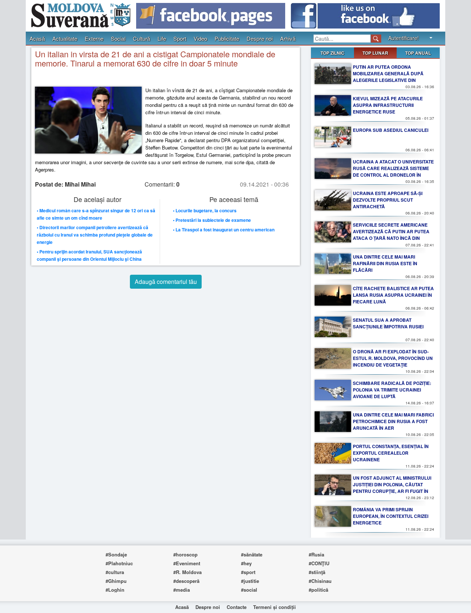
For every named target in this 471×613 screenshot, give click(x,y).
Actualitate (64, 38)
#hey (246, 563)
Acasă (37, 38)
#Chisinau (320, 580)
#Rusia (316, 554)
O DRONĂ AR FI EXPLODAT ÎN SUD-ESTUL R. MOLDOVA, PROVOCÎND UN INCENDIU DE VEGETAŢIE (393, 358)
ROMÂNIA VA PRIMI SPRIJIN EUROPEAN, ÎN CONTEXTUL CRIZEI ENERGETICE (390, 516)
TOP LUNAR (375, 53)
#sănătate (251, 554)
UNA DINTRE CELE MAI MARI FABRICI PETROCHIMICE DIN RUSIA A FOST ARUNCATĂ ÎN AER (393, 421)
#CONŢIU (319, 563)
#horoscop (185, 554)
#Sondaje (116, 554)
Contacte (237, 606)
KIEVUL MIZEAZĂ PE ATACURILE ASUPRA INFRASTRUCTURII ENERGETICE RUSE (388, 105)
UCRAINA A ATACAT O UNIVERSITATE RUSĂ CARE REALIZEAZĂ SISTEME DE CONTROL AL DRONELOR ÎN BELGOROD (393, 171)
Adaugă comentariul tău (166, 281)
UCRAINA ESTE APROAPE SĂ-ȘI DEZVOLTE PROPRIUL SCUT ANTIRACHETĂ (387, 200)
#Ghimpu (116, 580)
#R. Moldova (187, 572)
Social (118, 38)
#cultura (115, 572)
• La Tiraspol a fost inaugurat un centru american (224, 229)
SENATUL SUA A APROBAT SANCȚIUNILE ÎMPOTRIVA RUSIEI (388, 323)
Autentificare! (403, 38)
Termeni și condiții (274, 606)
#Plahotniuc (119, 563)
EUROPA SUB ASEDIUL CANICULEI (390, 130)
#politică (318, 589)
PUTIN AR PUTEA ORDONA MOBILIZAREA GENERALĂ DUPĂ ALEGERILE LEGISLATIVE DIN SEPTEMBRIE (388, 77)
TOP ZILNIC (332, 53)
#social (249, 589)
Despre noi (260, 38)
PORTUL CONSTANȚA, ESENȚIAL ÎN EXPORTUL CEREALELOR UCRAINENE (391, 453)
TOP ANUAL (418, 53)
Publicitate (227, 38)
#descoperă (186, 580)
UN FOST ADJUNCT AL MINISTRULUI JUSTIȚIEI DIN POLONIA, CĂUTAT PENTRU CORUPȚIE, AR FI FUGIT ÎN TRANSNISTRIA (392, 488)
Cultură (141, 38)
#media (181, 589)
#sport (248, 572)
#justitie (250, 580)
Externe (94, 38)
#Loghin (115, 589)
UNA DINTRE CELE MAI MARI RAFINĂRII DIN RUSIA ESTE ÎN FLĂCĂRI (385, 263)
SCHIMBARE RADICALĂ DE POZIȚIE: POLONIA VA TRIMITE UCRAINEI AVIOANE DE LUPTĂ (392, 390)
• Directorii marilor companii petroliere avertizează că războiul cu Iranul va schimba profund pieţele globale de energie (95, 234)
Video (200, 38)
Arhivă (287, 38)
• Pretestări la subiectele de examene (212, 220)
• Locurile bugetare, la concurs (205, 210)
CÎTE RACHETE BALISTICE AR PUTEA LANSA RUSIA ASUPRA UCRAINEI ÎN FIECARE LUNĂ (393, 295)
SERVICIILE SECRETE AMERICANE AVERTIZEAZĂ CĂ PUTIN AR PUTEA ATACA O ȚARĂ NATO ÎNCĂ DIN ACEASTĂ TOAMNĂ (391, 234)
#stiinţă (317, 572)
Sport (179, 38)
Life (161, 38)
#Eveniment (186, 563)
